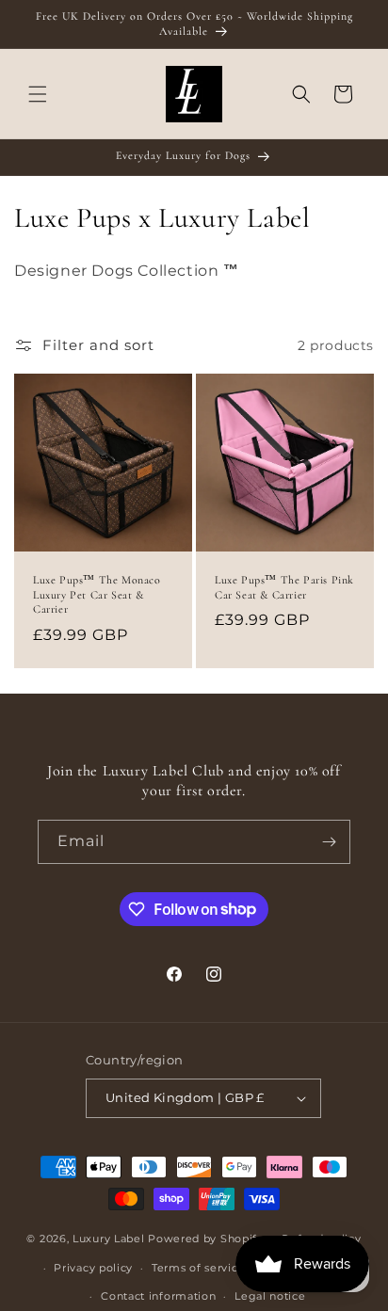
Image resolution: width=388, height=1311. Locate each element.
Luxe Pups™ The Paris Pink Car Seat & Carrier (284, 587)
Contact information (158, 1296)
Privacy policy (93, 1267)
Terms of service (198, 1267)
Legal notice (269, 1296)
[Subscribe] (328, 842)
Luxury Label (110, 1238)
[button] (37, 94)
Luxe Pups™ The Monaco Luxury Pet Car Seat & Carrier (97, 594)
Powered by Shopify (206, 1238)
